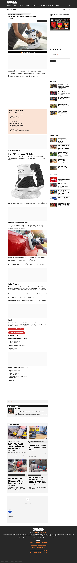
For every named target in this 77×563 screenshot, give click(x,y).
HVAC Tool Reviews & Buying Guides (35, 475)
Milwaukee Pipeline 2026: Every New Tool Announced (64, 178)
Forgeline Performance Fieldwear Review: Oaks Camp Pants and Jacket (63, 154)
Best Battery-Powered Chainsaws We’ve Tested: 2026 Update (63, 106)
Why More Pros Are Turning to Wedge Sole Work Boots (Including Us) (63, 161)
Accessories (34, 5)
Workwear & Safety (42, 5)
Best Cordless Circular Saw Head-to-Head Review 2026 (64, 92)
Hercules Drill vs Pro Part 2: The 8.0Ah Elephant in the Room (64, 99)
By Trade (9, 5)
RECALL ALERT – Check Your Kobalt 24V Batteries (63, 198)
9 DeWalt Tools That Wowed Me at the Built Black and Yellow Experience (64, 86)
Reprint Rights (34, 545)
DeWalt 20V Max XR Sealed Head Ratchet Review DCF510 (16, 446)
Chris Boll (11, 18)
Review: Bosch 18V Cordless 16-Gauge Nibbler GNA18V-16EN (37, 479)
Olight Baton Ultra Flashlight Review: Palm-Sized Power (63, 168)
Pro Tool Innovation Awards (38, 547)
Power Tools (15, 5)
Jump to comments (42, 21)
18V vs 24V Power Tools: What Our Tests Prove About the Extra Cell (63, 113)
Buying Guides (50, 5)
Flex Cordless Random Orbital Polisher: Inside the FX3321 (37, 447)
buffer (11, 401)
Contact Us (38, 555)
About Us (57, 5)
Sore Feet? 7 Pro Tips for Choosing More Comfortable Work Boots (63, 147)
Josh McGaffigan (12, 450)
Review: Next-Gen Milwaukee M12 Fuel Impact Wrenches (16, 481)
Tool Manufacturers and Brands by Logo (38, 550)
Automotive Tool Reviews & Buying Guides (16, 14)
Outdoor (27, 5)
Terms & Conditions (43, 532)
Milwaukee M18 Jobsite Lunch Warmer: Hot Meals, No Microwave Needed (63, 185)
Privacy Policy (35, 532)
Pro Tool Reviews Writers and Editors (38, 552)
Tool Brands (44, 542)
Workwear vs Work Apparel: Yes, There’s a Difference (63, 140)
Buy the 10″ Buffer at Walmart (16, 332)
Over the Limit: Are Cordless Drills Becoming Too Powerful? (63, 192)
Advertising (37, 542)
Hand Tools (22, 5)
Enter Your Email (54, 54)
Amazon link (56, 14)
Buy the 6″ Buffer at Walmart (16, 329)
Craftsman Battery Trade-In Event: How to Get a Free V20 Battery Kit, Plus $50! (64, 205)
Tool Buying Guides (42, 545)
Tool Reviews (10, 441)
